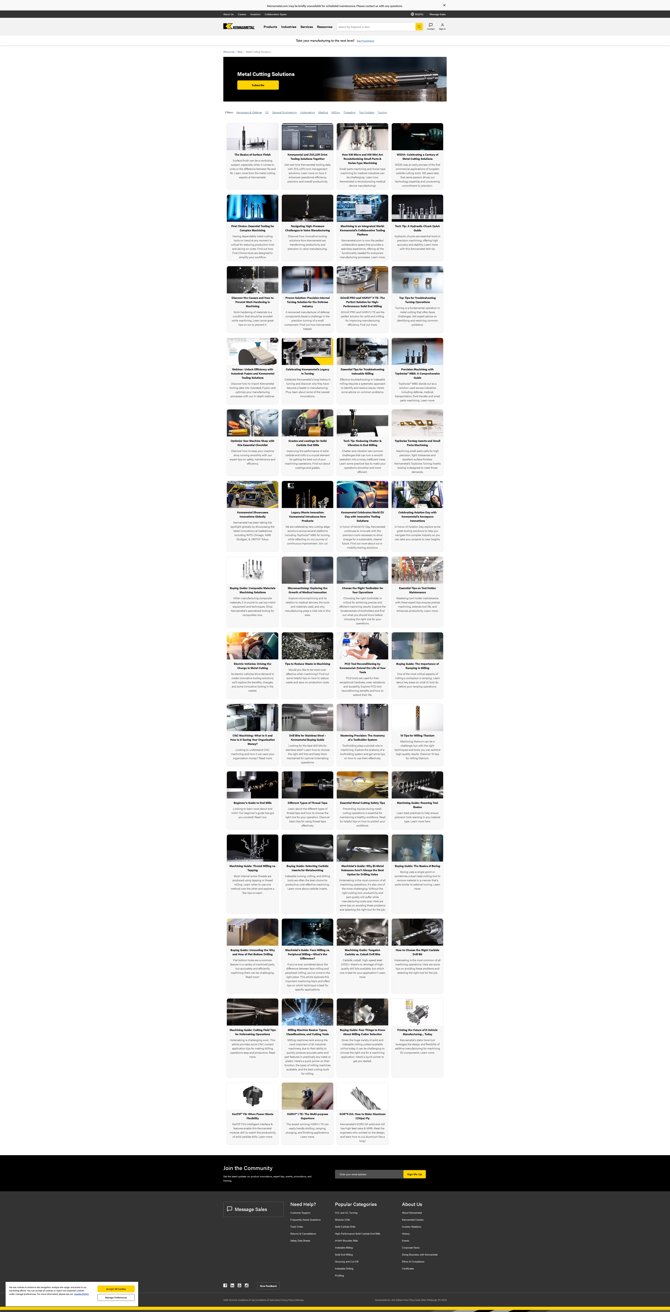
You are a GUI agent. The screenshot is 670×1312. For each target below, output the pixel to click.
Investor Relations (411, 1226)
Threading (349, 112)
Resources (324, 26)
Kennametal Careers (413, 1219)
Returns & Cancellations (303, 1233)
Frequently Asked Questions (305, 1219)
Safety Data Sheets (300, 1240)
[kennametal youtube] (239, 1286)
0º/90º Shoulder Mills (346, 1240)
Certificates (408, 1268)
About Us (228, 14)
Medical (323, 112)
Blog (239, 51)
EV (267, 112)
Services (306, 26)
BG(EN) (419, 14)
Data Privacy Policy (285, 1300)
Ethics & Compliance (413, 1261)
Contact (430, 28)
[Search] (419, 26)
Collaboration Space (275, 14)
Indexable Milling (344, 1247)
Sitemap (299, 1300)
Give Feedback (268, 1286)
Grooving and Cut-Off (346, 1261)
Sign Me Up (414, 1174)
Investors (255, 14)
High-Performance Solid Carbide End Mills (357, 1233)
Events (405, 1240)
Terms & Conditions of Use (242, 1300)
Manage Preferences (116, 1297)
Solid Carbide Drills (345, 1226)
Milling (336, 112)
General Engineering (284, 112)
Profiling (339, 1275)
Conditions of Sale (265, 1300)
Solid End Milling (344, 1254)
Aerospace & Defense (249, 112)
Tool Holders (366, 112)
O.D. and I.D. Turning (346, 1212)
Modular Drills (342, 1219)
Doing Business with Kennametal (419, 1254)
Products (270, 26)
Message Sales (438, 14)
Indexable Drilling (344, 1268)
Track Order (296, 1226)
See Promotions (365, 40)
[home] (239, 28)
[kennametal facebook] (225, 1286)
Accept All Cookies (116, 1289)
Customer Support (300, 1212)
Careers (242, 14)
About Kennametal (412, 1212)
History (406, 1233)
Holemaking (307, 112)
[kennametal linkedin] (232, 1286)
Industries (288, 26)
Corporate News (411, 1247)
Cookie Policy (81, 1294)
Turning (382, 112)
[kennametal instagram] (246, 1286)
